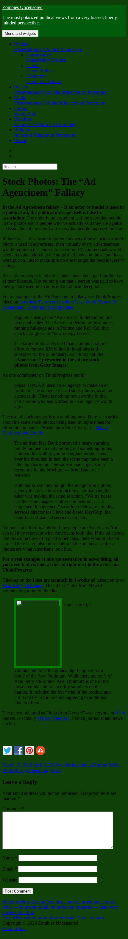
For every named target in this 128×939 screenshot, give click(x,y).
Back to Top (14, 928)
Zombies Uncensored (22, 7)
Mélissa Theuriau (53, 718)
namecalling (37, 770)
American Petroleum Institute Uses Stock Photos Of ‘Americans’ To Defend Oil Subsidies (59, 304)
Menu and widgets (20, 33)
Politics (48, 46)
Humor (25, 111)
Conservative (46, 57)
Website (9, 879)
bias (20, 770)
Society (61, 89)
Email (9, 868)
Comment (13, 808)
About (20, 140)
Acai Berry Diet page (22, 585)
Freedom (45, 121)
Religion (44, 132)
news (56, 770)
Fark (121, 712)
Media (59, 100)
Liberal (40, 68)
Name (9, 857)
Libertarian (44, 79)
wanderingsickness (75, 764)
